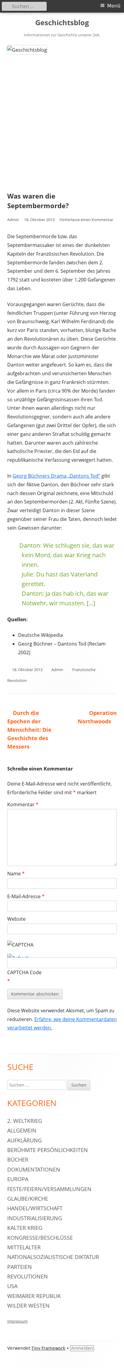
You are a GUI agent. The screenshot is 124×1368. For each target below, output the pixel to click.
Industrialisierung (34, 1218)
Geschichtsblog (62, 22)
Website (16, 919)
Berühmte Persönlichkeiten (47, 1150)
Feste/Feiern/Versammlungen (49, 1189)
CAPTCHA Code (24, 972)
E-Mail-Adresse (26, 896)
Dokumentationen (33, 1169)
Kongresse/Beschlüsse (40, 1237)
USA (12, 1286)
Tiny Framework (48, 1348)
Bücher (17, 1159)
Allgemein (21, 1130)
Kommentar (23, 804)
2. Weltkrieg (24, 1120)
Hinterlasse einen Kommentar (86, 219)
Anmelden (82, 1348)
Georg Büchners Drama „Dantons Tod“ (56, 476)
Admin (13, 219)
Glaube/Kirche (27, 1198)
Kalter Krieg (24, 1227)
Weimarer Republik (34, 1296)
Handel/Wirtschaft (35, 1208)
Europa (17, 1179)
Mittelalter (24, 1247)
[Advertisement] (62, 119)
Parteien (19, 1266)
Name (16, 873)
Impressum (17, 1321)
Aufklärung (24, 1140)
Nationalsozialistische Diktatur (53, 1256)
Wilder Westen (28, 1305)
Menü (113, 6)
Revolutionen (27, 1276)
